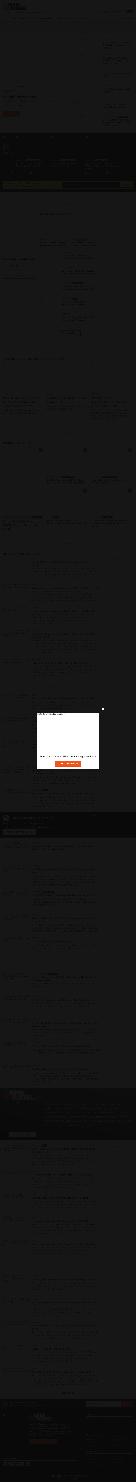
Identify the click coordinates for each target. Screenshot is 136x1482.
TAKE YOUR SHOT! (68, 763)
